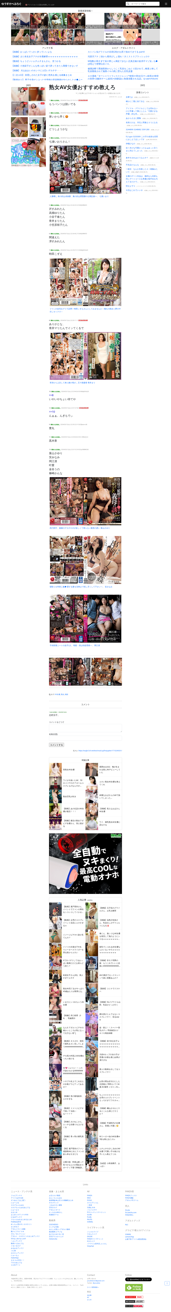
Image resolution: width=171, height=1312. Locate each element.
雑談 (66, 694)
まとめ (120, 97)
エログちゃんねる (17, 1205)
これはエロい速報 (55, 1205)
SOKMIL (90, 1222)
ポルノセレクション (18, 1234)
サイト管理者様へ (93, 1287)
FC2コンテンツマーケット (96, 1212)
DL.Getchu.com (130, 1212)
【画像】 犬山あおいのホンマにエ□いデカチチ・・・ (37, 70)
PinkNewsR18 (16, 1222)
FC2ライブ (91, 1241)
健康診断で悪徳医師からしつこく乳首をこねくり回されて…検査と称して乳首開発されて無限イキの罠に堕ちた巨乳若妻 (123, 70)
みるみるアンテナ (17, 1248)
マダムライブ (92, 1234)
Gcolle (89, 1215)
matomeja (15, 1258)
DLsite (127, 1210)
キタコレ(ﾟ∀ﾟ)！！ (17, 1260)
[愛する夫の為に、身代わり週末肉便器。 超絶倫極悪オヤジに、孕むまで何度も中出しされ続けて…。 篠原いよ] (70, 672)
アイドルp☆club (17, 1198)
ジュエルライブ (92, 1232)
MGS (89, 1198)
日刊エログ (53, 1207)
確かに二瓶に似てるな (135, 101)
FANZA (89, 1195)
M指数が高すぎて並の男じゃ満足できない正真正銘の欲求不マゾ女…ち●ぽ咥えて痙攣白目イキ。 (123, 62)
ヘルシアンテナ (16, 1241)
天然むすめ (91, 1207)
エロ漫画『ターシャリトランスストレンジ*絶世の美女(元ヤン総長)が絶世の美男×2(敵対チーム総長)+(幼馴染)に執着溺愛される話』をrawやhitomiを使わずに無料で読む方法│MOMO (123, 78)
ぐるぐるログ (16, 1246)
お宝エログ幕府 (54, 1195)
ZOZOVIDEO (53, 1224)
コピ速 (13, 1250)
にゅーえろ (15, 1210)
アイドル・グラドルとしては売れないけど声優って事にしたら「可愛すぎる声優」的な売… (142, 111)
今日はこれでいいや (134, 190)
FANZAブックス (131, 1195)
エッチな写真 (54, 1227)
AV (88, 1297)
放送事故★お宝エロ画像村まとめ (61, 1200)
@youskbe (96, 1283)
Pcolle (89, 1217)
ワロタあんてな (16, 1262)
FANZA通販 (129, 1198)
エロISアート (15, 1265)
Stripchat (90, 1246)
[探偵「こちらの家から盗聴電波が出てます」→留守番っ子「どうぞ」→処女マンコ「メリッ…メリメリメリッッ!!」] (37, 127)
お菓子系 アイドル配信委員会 (135, 1239)
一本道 (89, 1205)
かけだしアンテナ (17, 1253)
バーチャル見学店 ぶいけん (97, 1244)
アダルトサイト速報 (18, 1229)
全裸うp (129, 97)
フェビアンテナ (16, 1195)
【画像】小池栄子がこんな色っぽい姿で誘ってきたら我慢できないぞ (45, 65)
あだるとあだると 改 (56, 1234)
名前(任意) (53, 734)
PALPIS (89, 1219)
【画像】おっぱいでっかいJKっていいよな (32, 51)
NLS (126, 1224)
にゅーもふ (15, 1255)
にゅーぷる (15, 1203)
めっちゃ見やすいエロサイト (21, 1224)
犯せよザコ (130, 186)
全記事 (89, 1295)
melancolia (53, 1239)
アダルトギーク (54, 1210)
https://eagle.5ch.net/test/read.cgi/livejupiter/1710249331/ (100, 751)
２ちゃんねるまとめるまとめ (21, 1219)
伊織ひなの (130, 143)
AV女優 (57, 694)
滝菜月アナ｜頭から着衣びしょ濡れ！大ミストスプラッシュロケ (119, 56)
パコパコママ (92, 1210)
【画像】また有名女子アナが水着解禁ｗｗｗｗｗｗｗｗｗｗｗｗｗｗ (45, 56)
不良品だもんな (132, 164)
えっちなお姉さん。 (56, 1212)
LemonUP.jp (129, 1237)
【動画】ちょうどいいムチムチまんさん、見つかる (36, 61)
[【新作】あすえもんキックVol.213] (19, 127)
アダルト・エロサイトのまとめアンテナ (25, 1236)
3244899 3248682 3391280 (137, 129)
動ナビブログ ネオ (17, 1231)
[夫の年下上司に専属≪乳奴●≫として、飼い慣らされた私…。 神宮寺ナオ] (112, 672)
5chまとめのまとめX (18, 1238)
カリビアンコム (92, 1203)
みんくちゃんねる (55, 1198)
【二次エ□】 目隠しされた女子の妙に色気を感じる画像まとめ (42, 74)
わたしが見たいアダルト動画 (59, 1229)
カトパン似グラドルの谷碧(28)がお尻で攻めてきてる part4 (116, 51)
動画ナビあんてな (17, 1243)
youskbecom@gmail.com (95, 1281)
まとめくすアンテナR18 (19, 1215)
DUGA (89, 1200)
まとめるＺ (15, 1226)
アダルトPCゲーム (131, 1200)
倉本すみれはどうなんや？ (137, 157)
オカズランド (54, 1203)
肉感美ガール (54, 1215)
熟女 (62, 694)
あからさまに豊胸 (133, 118)
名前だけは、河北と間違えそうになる (142, 122)
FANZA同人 (129, 1215)
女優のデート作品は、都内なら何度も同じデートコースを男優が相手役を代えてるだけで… (142, 179)
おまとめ (14, 1212)
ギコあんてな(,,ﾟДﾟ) (18, 1200)
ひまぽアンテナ (16, 1217)
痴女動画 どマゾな (55, 1232)
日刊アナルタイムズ (56, 1236)
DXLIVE (89, 1236)
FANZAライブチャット (95, 1239)
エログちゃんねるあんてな (20, 1207)
